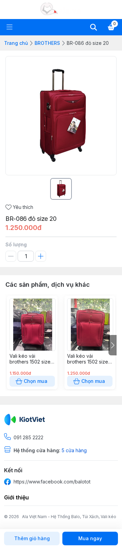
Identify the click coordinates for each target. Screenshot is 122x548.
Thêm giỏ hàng (32, 538)
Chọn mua (35, 381)
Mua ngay (90, 538)
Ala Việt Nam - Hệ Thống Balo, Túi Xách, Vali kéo (69, 516)
